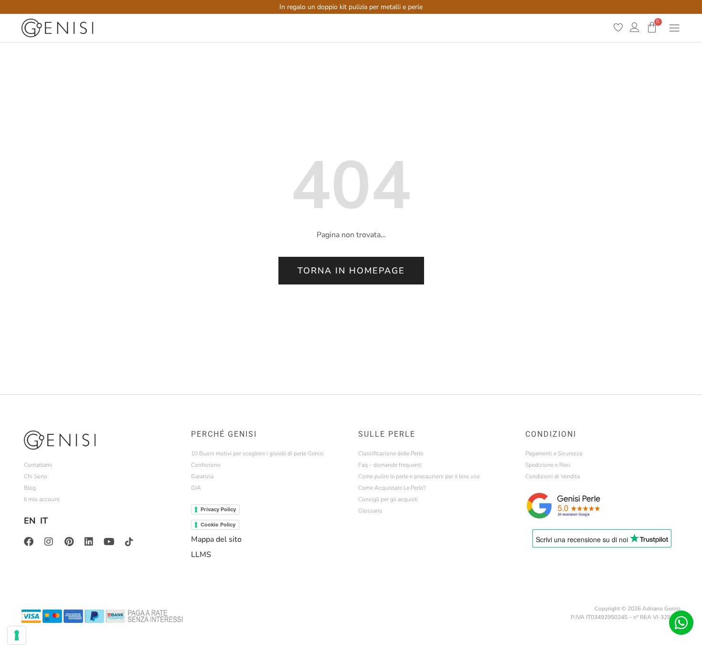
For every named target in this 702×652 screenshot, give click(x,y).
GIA (196, 488)
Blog (30, 488)
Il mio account (42, 499)
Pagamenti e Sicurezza (553, 453)
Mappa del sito (216, 539)
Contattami (38, 465)
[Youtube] (109, 542)
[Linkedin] (89, 542)
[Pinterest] (69, 542)
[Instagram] (48, 542)
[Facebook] (28, 542)
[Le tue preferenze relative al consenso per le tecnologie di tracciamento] (17, 635)
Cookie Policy (218, 524)
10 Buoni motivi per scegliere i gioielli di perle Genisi (257, 453)
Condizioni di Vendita (552, 476)
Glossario (370, 511)
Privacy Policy (218, 509)
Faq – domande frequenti (390, 465)
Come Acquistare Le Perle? (391, 488)
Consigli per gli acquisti (388, 499)
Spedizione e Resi (547, 465)
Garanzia (202, 476)
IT (44, 520)
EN (29, 520)
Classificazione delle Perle (390, 453)
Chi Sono (35, 476)
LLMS (201, 554)
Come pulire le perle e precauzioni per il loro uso (419, 476)
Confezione (205, 465)
